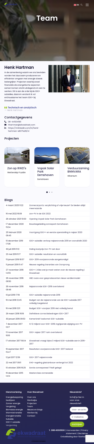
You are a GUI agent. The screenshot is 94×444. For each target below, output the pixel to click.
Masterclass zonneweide (41, 373)
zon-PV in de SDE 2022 (40, 213)
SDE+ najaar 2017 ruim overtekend (45, 332)
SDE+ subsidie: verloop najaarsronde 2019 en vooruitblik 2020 (58, 240)
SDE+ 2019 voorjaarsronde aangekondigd (48, 259)
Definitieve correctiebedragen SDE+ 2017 (49, 313)
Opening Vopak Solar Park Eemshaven (47, 218)
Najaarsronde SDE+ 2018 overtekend (46, 286)
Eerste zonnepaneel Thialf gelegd (45, 367)
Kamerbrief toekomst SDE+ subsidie (46, 318)
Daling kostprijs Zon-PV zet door (44, 249)
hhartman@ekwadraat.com (21, 124)
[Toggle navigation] (87, 4)
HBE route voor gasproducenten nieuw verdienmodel (54, 278)
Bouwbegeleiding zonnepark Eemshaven (48, 224)
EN (77, 4)
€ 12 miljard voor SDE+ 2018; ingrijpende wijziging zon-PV (55, 324)
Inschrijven (77, 424)
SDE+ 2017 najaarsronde (40, 357)
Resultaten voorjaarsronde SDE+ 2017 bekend (51, 349)
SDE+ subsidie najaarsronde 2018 (44, 294)
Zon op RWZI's (16, 168)
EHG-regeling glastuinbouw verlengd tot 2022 (51, 362)
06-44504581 (14, 121)
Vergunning (11, 425)
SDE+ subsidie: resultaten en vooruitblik (48, 254)
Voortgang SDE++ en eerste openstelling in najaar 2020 (55, 232)
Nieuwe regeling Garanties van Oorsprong (49, 264)
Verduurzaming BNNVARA (78, 169)
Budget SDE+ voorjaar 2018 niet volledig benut (51, 308)
